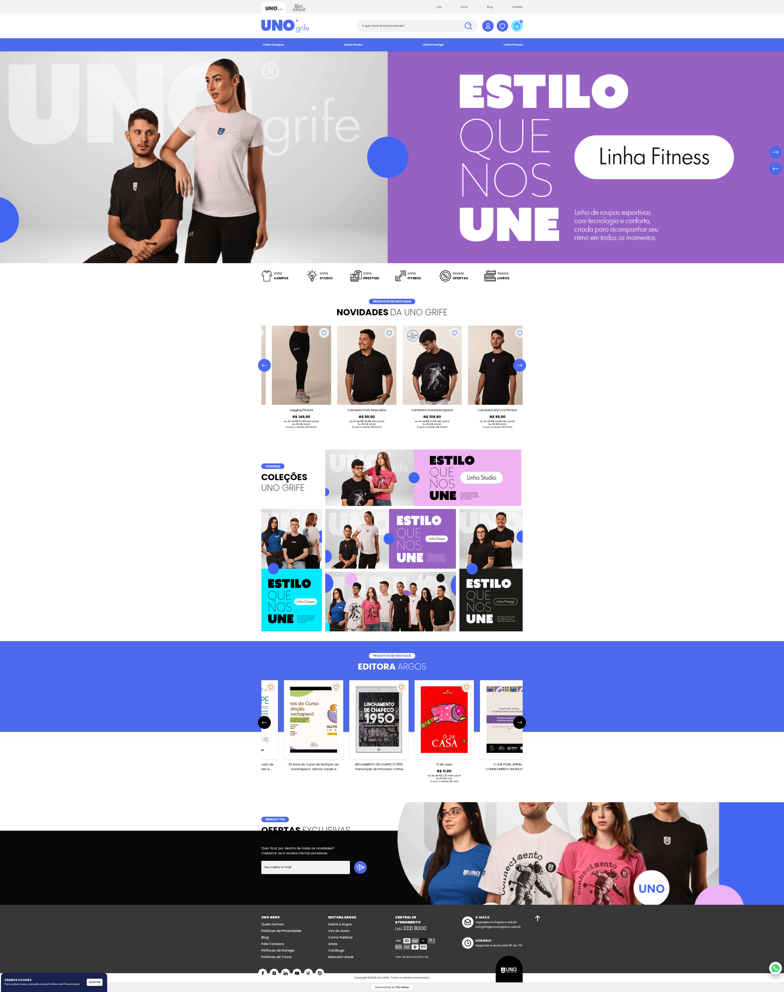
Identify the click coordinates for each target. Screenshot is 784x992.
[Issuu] (319, 973)
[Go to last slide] (264, 365)
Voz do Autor (339, 930)
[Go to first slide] (775, 152)
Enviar (360, 867)
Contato (517, 7)
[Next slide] (519, 365)
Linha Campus (273, 45)
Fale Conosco (272, 944)
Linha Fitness (513, 45)
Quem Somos (272, 924)
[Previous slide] (775, 168)
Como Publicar (340, 937)
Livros (464, 7)
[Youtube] (297, 973)
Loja (439, 7)
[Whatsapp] (775, 968)
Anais (332, 944)
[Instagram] (274, 973)
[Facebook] (262, 973)
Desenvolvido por (392, 987)
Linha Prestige (433, 45)
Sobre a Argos (340, 924)
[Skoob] (308, 973)
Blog (490, 7)
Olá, (488, 26)
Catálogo (336, 950)
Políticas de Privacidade (281, 930)
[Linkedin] (285, 973)
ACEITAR (94, 982)
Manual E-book (340, 957)
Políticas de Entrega (277, 950)
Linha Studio (353, 45)
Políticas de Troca (276, 957)
